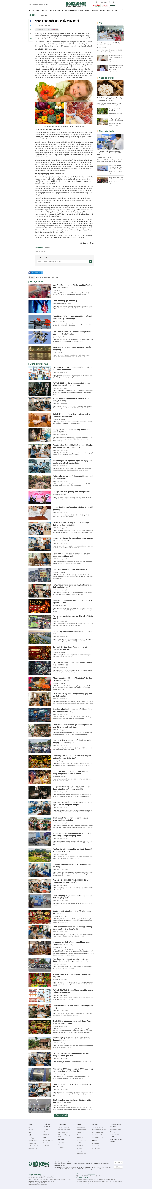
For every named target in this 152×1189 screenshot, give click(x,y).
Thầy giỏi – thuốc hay (63, 1127)
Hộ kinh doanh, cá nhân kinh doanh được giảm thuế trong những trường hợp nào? (72, 834)
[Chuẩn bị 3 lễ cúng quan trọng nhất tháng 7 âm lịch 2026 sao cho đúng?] (39, 1027)
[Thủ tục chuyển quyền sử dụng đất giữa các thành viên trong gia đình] (39, 482)
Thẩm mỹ (79, 1151)
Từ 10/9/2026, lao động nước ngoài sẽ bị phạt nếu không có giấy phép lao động (71, 384)
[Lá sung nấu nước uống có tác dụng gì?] (102, 111)
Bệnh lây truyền (96, 1148)
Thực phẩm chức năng (97, 1137)
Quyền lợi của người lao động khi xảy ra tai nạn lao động (72, 865)
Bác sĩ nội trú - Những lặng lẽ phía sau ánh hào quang (116, 178)
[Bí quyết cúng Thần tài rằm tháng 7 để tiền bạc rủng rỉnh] (39, 980)
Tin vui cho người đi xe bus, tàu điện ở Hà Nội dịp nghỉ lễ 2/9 (73, 617)
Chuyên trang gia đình (116, 1139)
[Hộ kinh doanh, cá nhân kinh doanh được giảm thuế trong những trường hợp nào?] (39, 839)
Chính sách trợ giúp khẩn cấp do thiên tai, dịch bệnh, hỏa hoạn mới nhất (72, 819)
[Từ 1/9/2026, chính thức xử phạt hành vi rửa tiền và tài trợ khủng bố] (39, 668)
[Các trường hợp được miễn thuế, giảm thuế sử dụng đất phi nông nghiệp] (39, 1043)
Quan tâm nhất (39, 247)
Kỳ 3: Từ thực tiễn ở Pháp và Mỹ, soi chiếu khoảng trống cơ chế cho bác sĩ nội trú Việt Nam (109, 152)
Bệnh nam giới (80, 1135)
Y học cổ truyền (72, 10)
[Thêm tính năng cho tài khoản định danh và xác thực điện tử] (39, 1090)
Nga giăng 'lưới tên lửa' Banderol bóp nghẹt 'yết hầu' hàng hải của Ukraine (72, 333)
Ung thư (79, 1142)
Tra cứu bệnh (44, 10)
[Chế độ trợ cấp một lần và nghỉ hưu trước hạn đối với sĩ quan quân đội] (39, 544)
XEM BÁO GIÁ (91, 1174)
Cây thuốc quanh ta (63, 1132)
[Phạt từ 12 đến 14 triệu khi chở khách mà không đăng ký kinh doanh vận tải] (39, 746)
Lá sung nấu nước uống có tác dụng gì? (116, 109)
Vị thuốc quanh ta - (102, 100)
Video (59, 1145)
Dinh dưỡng (87, 10)
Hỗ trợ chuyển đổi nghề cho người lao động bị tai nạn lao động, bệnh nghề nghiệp (73, 462)
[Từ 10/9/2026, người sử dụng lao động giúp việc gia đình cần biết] (39, 699)
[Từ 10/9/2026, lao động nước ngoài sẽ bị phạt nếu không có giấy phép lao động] (39, 389)
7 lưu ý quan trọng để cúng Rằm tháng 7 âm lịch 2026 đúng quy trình (72, 679)
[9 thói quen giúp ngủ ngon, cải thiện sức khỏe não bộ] (102, 121)
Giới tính (80, 10)
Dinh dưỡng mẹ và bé (97, 1127)
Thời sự (37, 10)
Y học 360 (60, 10)
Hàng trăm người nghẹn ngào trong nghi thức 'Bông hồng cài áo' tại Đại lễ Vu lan (71, 772)
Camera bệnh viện (33, 1148)
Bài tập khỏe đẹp (81, 1153)
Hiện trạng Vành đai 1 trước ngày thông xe (70, 569)
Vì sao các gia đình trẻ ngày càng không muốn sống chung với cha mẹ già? (71, 943)
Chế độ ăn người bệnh (97, 1132)
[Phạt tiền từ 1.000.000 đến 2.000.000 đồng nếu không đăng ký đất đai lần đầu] (39, 886)
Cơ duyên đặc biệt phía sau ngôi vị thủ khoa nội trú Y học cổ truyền (116, 67)
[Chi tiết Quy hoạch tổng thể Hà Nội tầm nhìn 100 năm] (39, 637)
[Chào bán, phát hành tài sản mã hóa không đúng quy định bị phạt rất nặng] (39, 715)
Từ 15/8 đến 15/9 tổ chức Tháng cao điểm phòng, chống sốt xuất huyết (73, 991)
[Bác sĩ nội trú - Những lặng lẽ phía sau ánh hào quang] (102, 180)
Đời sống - (56, 419)
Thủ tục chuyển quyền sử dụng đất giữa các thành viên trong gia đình (73, 477)
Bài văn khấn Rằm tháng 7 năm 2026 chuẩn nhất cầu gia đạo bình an (72, 648)
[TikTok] (96, 2)
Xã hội (30, 1127)
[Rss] (121, 1163)
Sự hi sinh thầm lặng (33, 1145)
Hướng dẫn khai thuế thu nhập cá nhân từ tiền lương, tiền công (71, 399)
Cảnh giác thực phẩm (97, 1135)
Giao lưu (45, 1132)
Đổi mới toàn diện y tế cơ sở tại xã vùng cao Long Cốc (115, 57)
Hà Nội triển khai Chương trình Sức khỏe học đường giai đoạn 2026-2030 (71, 524)
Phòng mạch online (105, 10)
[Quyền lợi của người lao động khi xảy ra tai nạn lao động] (39, 870)
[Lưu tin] (31, 33)
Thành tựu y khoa (32, 1140)
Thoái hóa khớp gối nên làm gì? (65, 301)
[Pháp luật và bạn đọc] (105, 6)
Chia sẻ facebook (35, 272)
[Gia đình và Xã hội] (96, 6)
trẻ (53, 277)
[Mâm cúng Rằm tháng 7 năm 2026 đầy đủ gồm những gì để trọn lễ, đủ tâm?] (39, 761)
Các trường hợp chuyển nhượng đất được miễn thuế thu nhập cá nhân (72, 1101)
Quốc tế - (55, 321)
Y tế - (98, 47)
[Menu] (120, 10)
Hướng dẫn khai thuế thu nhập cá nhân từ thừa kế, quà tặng (73, 508)
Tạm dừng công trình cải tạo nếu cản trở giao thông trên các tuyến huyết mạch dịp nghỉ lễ (71, 960)
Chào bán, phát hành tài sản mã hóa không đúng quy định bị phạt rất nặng (72, 710)
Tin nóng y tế (31, 1138)
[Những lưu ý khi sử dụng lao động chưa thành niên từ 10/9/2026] (39, 435)
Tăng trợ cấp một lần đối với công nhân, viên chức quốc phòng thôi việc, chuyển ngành (73, 446)
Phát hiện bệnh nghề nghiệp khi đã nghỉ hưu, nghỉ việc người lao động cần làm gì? (73, 803)
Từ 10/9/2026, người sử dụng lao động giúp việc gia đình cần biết (72, 695)
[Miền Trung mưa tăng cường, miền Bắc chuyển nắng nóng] (39, 353)
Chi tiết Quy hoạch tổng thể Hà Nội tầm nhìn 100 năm (72, 632)
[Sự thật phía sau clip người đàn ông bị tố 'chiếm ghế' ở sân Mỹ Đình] (39, 291)
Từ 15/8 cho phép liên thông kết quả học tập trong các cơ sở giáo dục (71, 1054)
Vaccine (45, 1148)
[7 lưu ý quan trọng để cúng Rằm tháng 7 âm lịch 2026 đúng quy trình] (39, 684)
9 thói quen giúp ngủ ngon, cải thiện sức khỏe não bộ (116, 119)
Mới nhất (47, 247)
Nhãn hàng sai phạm (115, 1129)
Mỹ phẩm (79, 1148)
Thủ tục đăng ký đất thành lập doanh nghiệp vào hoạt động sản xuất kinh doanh (72, 726)
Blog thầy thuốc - (101, 157)
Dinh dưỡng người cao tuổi (99, 1129)
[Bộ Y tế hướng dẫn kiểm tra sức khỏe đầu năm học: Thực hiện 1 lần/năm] (110, 33)
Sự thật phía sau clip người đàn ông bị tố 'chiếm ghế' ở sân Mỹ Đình (72, 286)
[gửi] (90, 261)
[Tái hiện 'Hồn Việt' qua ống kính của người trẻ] (39, 497)
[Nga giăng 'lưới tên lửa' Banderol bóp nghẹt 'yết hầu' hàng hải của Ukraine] (39, 337)
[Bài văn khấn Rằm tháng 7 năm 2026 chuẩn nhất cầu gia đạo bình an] (39, 653)
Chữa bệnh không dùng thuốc (64, 1135)
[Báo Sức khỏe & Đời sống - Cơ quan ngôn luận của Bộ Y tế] (76, 4)
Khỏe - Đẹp (95, 10)
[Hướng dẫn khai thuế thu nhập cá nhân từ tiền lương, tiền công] (39, 404)
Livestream (46, 1134)
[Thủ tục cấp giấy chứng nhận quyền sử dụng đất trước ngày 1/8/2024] (39, 855)
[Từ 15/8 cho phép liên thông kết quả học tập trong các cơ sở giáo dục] (39, 1059)
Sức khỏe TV (52, 10)
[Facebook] (117, 1162)
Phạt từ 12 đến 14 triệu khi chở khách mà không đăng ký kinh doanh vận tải (72, 741)
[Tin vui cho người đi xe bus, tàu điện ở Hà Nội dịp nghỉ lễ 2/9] (39, 622)
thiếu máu (47, 277)
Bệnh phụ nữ (80, 1132)
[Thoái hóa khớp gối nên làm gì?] (39, 306)
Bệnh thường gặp (81, 1129)
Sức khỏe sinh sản (96, 1145)
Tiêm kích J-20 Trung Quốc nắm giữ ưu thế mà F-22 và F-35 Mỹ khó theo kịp (73, 317)
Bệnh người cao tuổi (82, 1127)
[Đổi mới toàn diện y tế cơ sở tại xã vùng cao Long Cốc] (102, 58)
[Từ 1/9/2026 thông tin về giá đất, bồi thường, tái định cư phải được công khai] (39, 591)
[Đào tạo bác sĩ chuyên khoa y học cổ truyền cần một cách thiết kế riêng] (102, 168)
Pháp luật (30, 1129)
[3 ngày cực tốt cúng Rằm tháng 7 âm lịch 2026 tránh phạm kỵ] (39, 917)
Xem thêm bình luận (40, 252)
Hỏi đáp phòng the (96, 1143)
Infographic (61, 1147)
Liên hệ (118, 1167)
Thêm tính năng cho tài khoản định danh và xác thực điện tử (72, 1085)
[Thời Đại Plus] (113, 6)
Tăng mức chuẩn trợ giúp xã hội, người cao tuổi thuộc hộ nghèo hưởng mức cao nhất (72, 788)
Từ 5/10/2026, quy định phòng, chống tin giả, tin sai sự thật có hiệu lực (72, 368)
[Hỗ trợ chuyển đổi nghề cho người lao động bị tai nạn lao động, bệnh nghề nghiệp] (39, 466)
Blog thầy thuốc (106, 131)
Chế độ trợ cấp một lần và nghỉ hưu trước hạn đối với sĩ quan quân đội (73, 539)
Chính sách (44, 15)
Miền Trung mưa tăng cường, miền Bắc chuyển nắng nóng (72, 348)
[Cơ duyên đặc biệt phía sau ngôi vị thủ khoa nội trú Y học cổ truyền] (102, 68)
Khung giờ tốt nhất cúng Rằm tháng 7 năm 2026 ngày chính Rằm (72, 601)
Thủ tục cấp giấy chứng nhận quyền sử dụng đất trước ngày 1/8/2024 (72, 850)
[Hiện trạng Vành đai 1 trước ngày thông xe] (39, 575)
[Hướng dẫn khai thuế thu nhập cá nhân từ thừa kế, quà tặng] (39, 513)
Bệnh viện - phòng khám (64, 1129)
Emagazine (61, 1142)
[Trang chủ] (29, 10)
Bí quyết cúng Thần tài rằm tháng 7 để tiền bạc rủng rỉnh (72, 975)
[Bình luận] (31, 38)
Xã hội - (55, 352)
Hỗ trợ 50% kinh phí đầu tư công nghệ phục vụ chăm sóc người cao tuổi (71, 555)
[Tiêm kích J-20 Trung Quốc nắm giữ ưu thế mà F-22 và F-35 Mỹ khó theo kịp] (39, 322)
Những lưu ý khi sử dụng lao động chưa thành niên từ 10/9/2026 (71, 430)
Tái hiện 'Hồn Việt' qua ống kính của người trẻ (71, 492)
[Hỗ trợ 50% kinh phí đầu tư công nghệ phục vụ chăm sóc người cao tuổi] (39, 559)
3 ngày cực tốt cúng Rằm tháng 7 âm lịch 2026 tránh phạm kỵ (72, 912)
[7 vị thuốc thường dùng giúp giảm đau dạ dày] (110, 88)
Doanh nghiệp (113, 1132)
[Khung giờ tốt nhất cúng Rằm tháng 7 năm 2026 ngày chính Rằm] (39, 606)
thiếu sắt (38, 277)
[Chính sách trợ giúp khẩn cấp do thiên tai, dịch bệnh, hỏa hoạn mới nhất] (39, 823)
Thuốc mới (46, 1145)
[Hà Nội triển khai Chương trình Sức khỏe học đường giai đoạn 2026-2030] (39, 528)
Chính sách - (56, 372)
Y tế (33, 10)
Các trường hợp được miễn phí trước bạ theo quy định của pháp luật (72, 896)
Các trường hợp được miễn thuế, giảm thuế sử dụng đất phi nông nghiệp (71, 1039)
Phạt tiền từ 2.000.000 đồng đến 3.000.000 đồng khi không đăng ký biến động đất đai (73, 1070)
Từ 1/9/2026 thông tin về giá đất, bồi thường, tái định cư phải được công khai (72, 586)
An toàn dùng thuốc (48, 1140)
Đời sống (32, 15)
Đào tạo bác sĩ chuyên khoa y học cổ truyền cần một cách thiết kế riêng (115, 167)
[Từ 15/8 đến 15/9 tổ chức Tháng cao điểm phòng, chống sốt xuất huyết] (39, 996)
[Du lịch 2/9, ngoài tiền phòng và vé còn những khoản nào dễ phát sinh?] (39, 420)
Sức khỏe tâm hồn (81, 1140)
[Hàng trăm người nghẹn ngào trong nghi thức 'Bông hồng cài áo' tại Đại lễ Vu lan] (39, 777)
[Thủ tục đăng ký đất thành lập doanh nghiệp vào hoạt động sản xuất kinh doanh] (39, 730)
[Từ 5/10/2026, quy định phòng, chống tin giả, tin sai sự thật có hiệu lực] (39, 373)
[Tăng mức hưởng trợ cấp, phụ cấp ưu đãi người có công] (39, 1011)
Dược (65, 10)
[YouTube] (102, 2)
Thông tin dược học (48, 1142)
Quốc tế (30, 1132)
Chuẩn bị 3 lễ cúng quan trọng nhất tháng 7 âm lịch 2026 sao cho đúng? (72, 1022)
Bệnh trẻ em (80, 1137)
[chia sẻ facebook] (31, 21)
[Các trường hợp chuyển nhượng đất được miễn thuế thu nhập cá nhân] (39, 1106)
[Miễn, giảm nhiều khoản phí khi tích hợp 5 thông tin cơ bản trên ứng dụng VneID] (39, 932)
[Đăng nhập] (113, 2)
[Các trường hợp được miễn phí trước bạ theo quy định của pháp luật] (39, 901)
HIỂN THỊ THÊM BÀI (61, 1115)
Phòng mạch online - (59, 303)
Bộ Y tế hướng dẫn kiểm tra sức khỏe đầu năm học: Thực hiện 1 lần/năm (110, 44)
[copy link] (31, 29)
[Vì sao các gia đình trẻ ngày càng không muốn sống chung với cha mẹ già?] (39, 948)
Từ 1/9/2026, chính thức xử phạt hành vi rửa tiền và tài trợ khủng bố (72, 663)
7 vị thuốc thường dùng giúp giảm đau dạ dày (109, 98)
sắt (57, 277)
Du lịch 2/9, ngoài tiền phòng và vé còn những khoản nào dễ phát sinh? (71, 415)
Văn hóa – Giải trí (114, 1137)
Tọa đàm (45, 1129)
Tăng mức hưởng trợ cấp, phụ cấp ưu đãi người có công (73, 1006)
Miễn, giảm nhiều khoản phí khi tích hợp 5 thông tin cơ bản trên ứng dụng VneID (72, 928)
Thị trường (114, 10)
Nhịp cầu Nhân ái (114, 1134)
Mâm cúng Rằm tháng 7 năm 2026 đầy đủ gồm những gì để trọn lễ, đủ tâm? (72, 757)
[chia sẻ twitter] (31, 26)
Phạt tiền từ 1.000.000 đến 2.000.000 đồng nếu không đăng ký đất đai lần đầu (72, 881)
